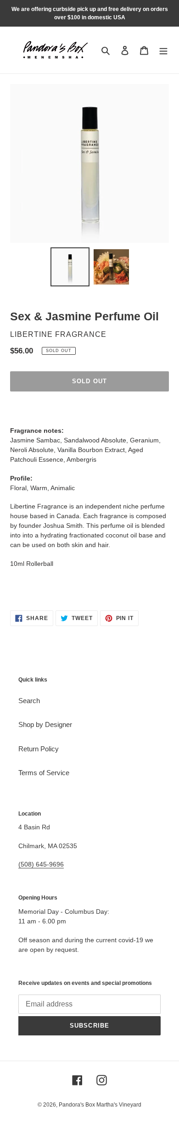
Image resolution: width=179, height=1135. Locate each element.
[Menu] (163, 50)
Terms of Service (43, 773)
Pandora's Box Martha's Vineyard (100, 1104)
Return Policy (38, 749)
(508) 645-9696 (41, 864)
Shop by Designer (45, 724)
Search (29, 700)
